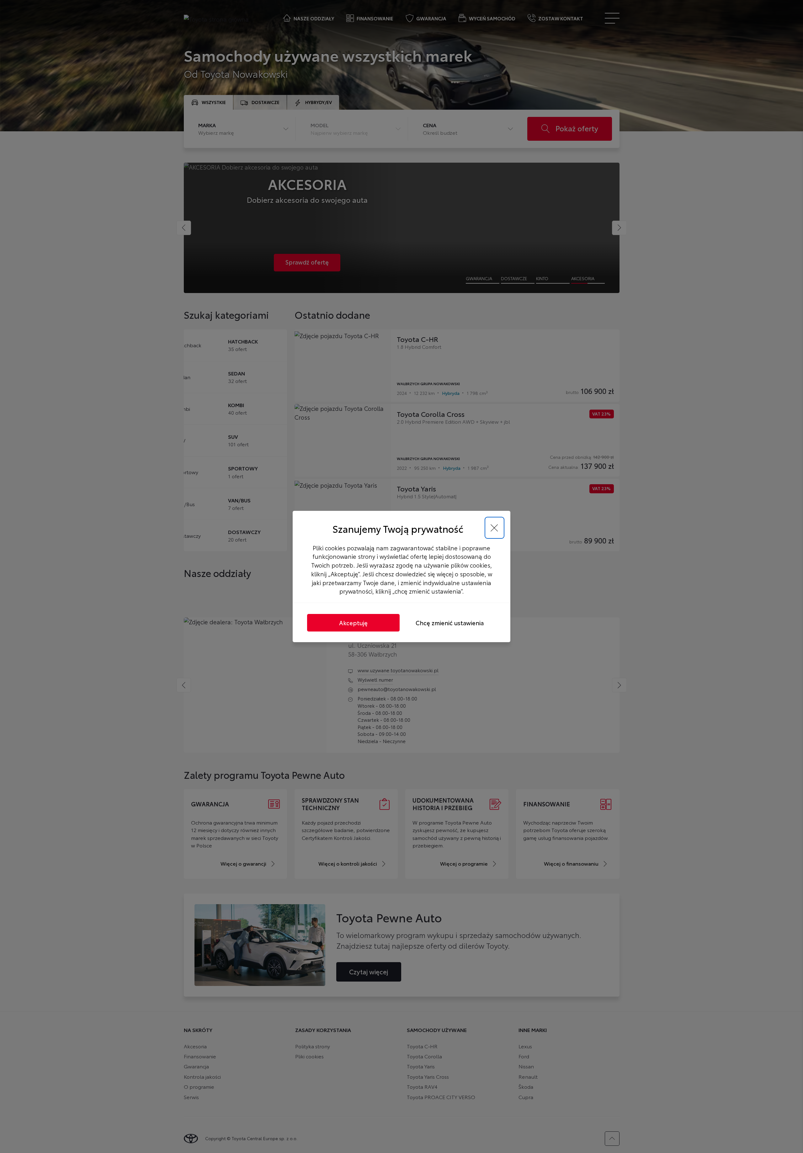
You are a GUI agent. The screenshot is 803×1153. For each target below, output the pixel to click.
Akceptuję (353, 622)
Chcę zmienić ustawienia (450, 622)
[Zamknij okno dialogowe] (494, 528)
